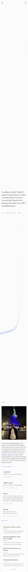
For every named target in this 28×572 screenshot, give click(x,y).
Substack (14, 212)
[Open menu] (26, 3)
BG (2, 2)
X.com (3, 212)
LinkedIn (8, 212)
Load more (13, 569)
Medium (19, 212)
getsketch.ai (10, 455)
